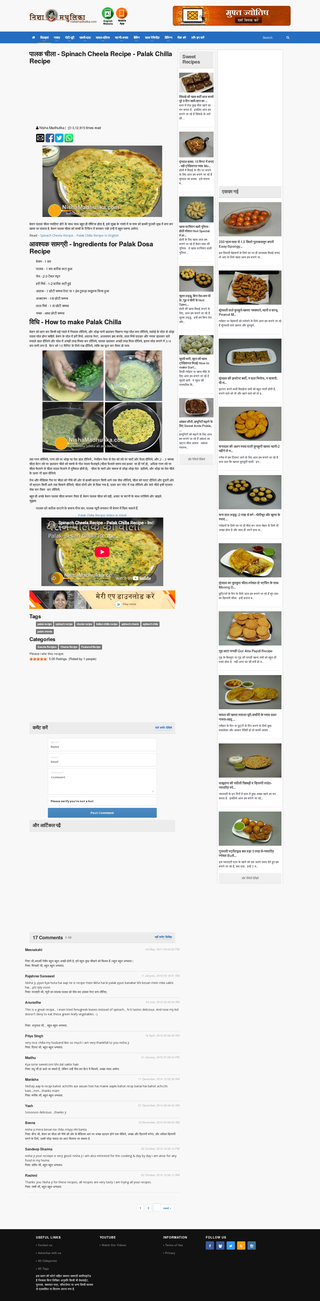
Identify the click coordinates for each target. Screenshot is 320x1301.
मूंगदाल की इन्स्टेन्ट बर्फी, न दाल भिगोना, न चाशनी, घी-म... (248, 380)
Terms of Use (174, 1245)
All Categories (47, 1261)
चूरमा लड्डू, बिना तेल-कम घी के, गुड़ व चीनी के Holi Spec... (194, 300)
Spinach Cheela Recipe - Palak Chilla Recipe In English (80, 235)
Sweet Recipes (191, 59)
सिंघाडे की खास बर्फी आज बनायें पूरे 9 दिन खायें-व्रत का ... (196, 98)
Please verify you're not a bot (72, 801)
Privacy (170, 1253)
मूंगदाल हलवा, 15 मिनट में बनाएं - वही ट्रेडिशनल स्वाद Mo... (196, 163)
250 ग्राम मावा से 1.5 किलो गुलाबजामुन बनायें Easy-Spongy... (246, 244)
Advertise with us (49, 1253)
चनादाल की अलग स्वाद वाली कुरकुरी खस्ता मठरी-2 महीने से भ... (249, 448)
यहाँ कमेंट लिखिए (163, 937)
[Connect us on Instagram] (252, 1245)
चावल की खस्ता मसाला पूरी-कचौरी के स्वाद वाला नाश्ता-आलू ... (247, 716)
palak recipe (44, 624)
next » (167, 1208)
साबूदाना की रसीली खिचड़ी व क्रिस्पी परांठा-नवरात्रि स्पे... (245, 785)
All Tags (43, 1268)
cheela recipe (84, 624)
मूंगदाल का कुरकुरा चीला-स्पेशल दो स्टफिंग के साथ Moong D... (249, 585)
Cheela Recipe (69, 647)
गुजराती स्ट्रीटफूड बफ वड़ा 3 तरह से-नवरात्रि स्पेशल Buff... (246, 853)
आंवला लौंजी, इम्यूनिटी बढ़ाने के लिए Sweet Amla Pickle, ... (195, 425)
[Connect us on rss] (241, 1245)
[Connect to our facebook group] (220, 1245)
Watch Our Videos (114, 1245)
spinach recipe (64, 624)
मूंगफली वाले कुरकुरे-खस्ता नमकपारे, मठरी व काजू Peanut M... (248, 312)
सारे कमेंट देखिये (163, 728)
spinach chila (150, 624)
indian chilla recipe (107, 624)
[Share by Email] (40, 138)
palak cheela (44, 632)
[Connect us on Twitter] (231, 1245)
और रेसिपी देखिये (196, 459)
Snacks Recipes (46, 647)
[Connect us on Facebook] (210, 1245)
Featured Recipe (90, 647)
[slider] (38, 659)
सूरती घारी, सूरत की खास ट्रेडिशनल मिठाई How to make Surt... (194, 363)
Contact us (45, 1245)
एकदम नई (230, 191)
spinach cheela (130, 624)
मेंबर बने (181, 37)
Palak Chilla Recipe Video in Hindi (102, 515)
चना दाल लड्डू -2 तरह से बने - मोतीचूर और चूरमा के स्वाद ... (249, 516)
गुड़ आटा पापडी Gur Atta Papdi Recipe (246, 650)
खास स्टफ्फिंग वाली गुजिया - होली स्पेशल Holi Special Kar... (194, 230)
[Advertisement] (102, 96)
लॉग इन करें (197, 37)
